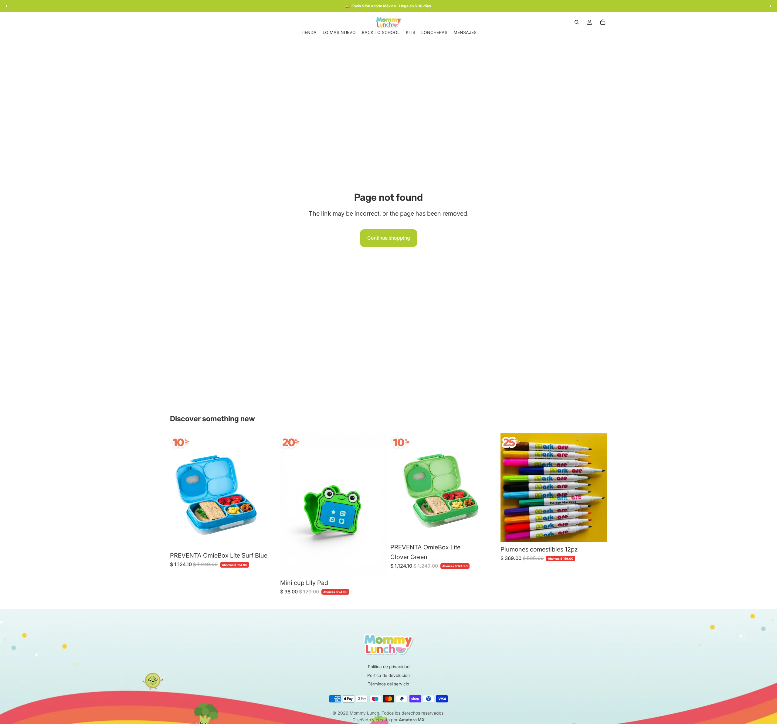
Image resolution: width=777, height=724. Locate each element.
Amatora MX (412, 719)
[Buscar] (576, 22)
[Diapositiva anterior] (179, 490)
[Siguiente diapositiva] (267, 490)
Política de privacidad (388, 666)
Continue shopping (388, 238)
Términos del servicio (388, 683)
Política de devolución (388, 675)
